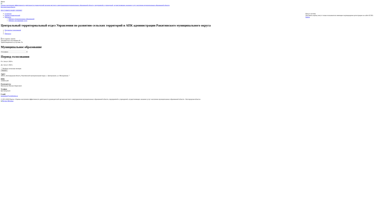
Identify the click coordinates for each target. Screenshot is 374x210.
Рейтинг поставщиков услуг (18, 20)
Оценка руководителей (12, 15)
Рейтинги (8, 17)
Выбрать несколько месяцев (12, 68)
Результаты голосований (13, 30)
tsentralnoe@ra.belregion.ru (9, 96)
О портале (8, 13)
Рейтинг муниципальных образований (21, 19)
